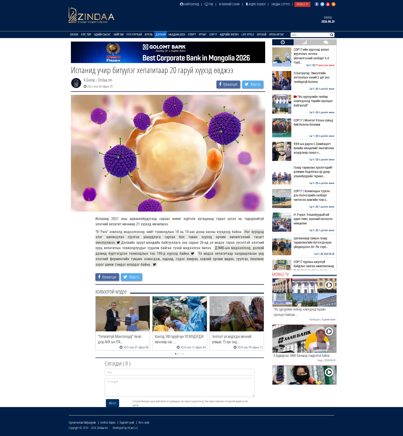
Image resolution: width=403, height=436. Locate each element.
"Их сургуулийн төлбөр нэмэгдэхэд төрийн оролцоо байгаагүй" (314, 101)
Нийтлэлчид (191, 4)
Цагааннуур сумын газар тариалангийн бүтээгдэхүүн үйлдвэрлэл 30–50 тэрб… (314, 242)
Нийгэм (119, 34)
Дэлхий (161, 34)
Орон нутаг (276, 34)
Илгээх (112, 403)
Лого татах (143, 422)
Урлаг (203, 34)
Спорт (192, 34)
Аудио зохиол (256, 4)
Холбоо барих (107, 422)
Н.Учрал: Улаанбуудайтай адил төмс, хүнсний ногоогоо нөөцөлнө (314, 219)
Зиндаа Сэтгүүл (280, 4)
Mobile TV (302, 4)
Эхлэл (74, 34)
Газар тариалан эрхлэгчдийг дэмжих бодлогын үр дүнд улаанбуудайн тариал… (314, 172)
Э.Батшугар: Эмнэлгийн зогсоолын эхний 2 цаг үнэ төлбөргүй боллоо (314, 77)
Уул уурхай (134, 34)
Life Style (247, 34)
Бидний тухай (127, 422)
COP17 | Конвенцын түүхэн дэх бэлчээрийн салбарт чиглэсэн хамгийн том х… (314, 195)
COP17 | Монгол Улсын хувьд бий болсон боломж (314, 122)
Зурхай (261, 34)
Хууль (149, 34)
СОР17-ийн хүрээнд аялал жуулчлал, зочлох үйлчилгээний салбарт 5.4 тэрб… (314, 56)
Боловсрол (314, 319)
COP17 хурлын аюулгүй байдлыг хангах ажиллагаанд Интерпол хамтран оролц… (314, 266)
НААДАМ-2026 (176, 34)
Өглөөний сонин (229, 4)
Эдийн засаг (102, 34)
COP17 (213, 34)
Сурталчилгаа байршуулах (82, 422)
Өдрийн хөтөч (229, 34)
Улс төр (86, 34)
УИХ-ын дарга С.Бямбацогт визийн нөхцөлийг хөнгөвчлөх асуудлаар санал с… (314, 148)
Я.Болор (89, 80)
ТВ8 (210, 4)
